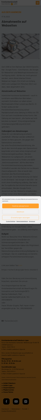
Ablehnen (20, 212)
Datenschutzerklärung (22, 221)
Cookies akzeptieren (20, 206)
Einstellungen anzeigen (20, 218)
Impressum (32, 221)
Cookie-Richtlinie (10, 221)
